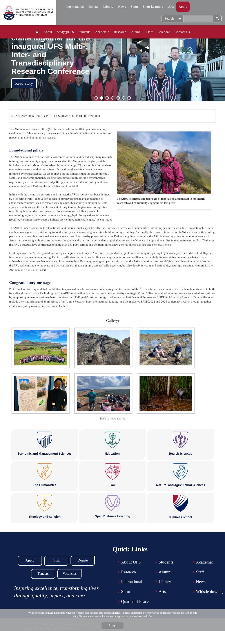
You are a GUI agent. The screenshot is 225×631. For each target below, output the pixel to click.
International (75, 6)
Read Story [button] (24, 83)
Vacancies (69, 573)
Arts (171, 6)
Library (108, 6)
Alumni (136, 32)
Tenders (43, 573)
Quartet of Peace (135, 601)
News (122, 6)
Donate (93, 6)
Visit (56, 560)
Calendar (164, 32)
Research (120, 32)
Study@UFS (65, 32)
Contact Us (182, 32)
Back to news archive (112, 418)
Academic (102, 32)
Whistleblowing (209, 591)
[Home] (37, 32)
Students (84, 32)
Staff (149, 32)
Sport (134, 6)
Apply (183, 6)
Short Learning (153, 6)
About (48, 32)
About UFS (131, 562)
